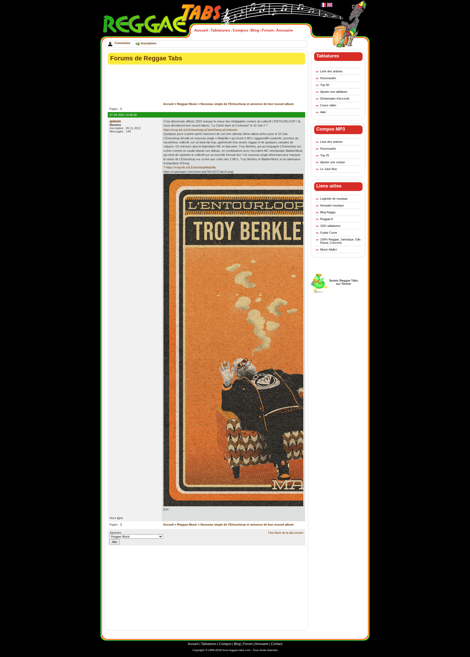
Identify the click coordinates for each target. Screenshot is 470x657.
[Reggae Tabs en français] (323, 6)
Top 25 (324, 155)
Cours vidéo (328, 105)
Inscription (148, 43)
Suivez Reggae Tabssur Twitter (343, 282)
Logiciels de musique (334, 198)
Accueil (201, 30)
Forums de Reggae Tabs (146, 58)
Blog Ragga (327, 212)
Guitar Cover (328, 232)
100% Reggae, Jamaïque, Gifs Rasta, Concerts (340, 241)
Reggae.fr (326, 219)
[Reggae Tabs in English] (329, 6)
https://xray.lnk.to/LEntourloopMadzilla (191, 167)
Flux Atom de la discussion (285, 532)
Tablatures (220, 30)
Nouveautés (328, 78)
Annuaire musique (332, 205)
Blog (255, 30)
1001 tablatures (330, 225)
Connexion (122, 43)
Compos (240, 30)
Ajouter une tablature (333, 91)
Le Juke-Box (328, 169)
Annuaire (284, 30)
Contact (276, 644)
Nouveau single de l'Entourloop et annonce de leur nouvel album (247, 104)
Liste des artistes (331, 71)
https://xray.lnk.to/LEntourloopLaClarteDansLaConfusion (200, 129)
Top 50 (324, 85)
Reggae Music (187, 104)
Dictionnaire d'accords (335, 98)
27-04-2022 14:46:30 (123, 114)
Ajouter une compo (332, 162)
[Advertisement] (207, 69)
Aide (323, 112)
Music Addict (328, 249)
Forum (268, 30)
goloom (115, 121)
